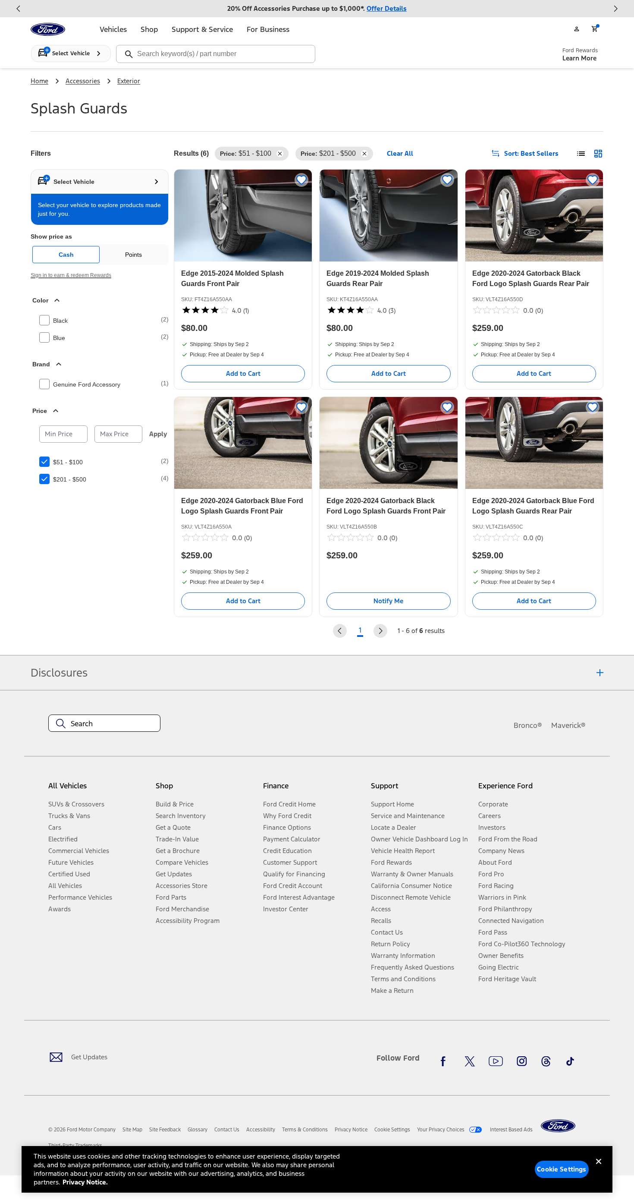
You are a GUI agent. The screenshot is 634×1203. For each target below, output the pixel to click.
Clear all (400, 153)
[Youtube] (496, 1061)
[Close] (598, 1168)
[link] (132, 1130)
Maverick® (568, 725)
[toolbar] (317, 8)
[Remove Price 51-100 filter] (279, 153)
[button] (206, 789)
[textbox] (104, 723)
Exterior (128, 81)
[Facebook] (445, 1061)
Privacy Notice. (85, 1182)
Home (39, 81)
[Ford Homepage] (558, 1126)
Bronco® (528, 725)
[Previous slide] (18, 8)
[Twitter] (470, 1061)
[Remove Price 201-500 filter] (364, 153)
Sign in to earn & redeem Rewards (71, 275)
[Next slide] (615, 8)
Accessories (83, 81)
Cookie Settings (561, 1169)
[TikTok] (570, 1061)
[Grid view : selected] (598, 153)
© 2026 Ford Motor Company (82, 1130)
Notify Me (388, 601)
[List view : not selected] (581, 153)
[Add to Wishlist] (301, 180)
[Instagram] (522, 1061)
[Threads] (546, 1061)
